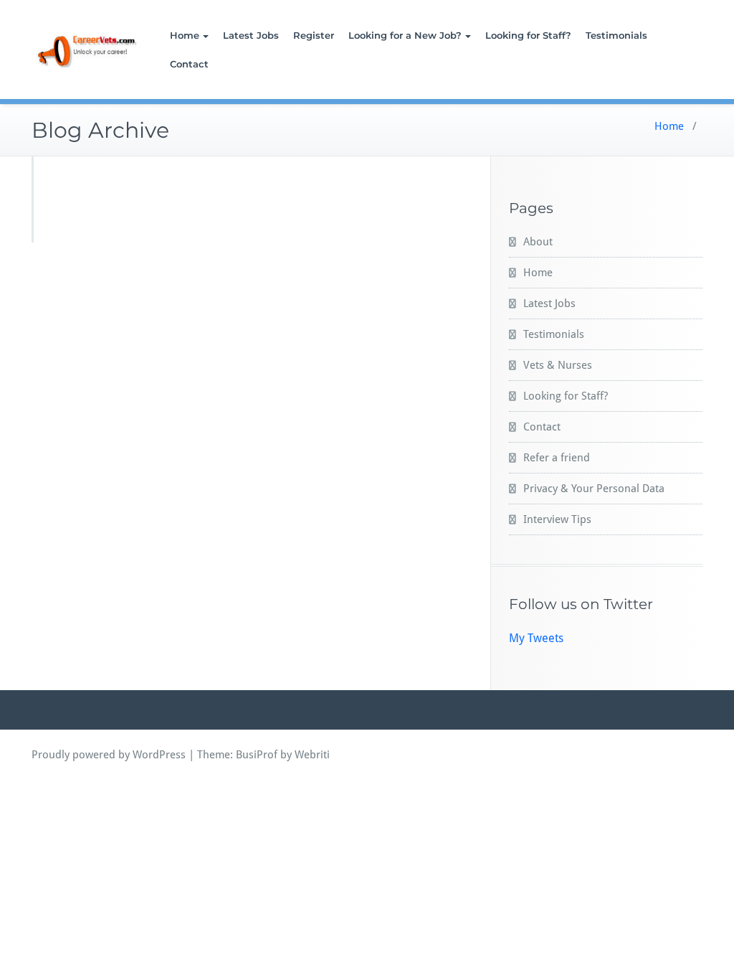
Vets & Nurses (557, 365)
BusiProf (256, 754)
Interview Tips (557, 519)
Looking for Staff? (528, 35)
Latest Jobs (251, 35)
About (538, 241)
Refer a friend (556, 457)
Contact (189, 64)
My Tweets (536, 638)
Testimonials (616, 35)
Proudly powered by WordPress (109, 754)
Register (313, 35)
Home (184, 35)
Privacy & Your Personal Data (593, 488)
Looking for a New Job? (405, 35)
